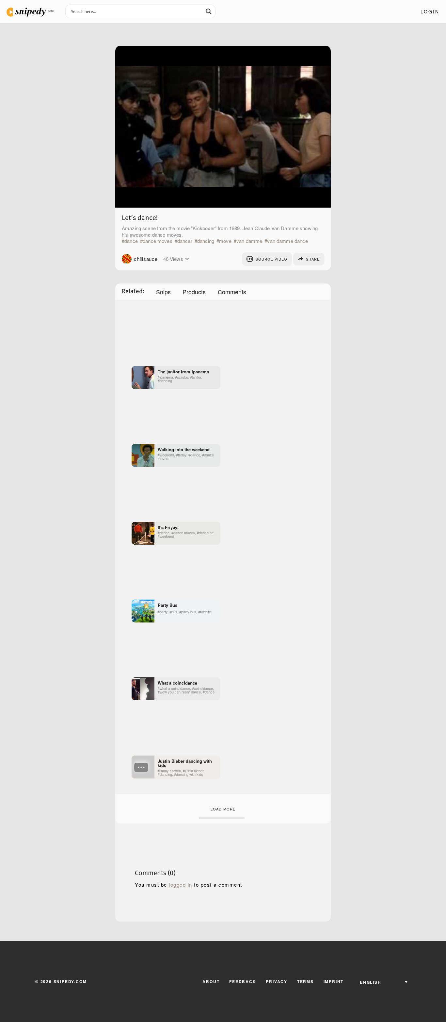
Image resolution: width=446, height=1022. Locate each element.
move (225, 241)
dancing (205, 241)
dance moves (157, 241)
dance (131, 241)
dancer (184, 241)
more (187, 259)
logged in (180, 884)
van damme (249, 241)
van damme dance (287, 241)
